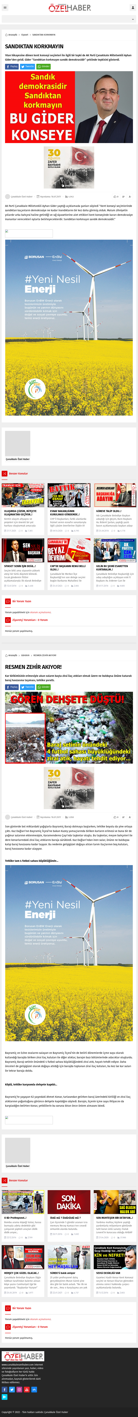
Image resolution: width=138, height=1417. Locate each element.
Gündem (25, 655)
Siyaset (24, 34)
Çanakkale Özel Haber (21, 196)
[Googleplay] (4, 1397)
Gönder (45, 66)
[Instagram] (19, 1389)
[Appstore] (34, 1389)
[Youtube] (27, 1389)
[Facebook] (4, 1389)
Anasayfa (12, 34)
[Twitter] (12, 1389)
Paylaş (14, 66)
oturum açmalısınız (40, 612)
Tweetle (29, 66)
